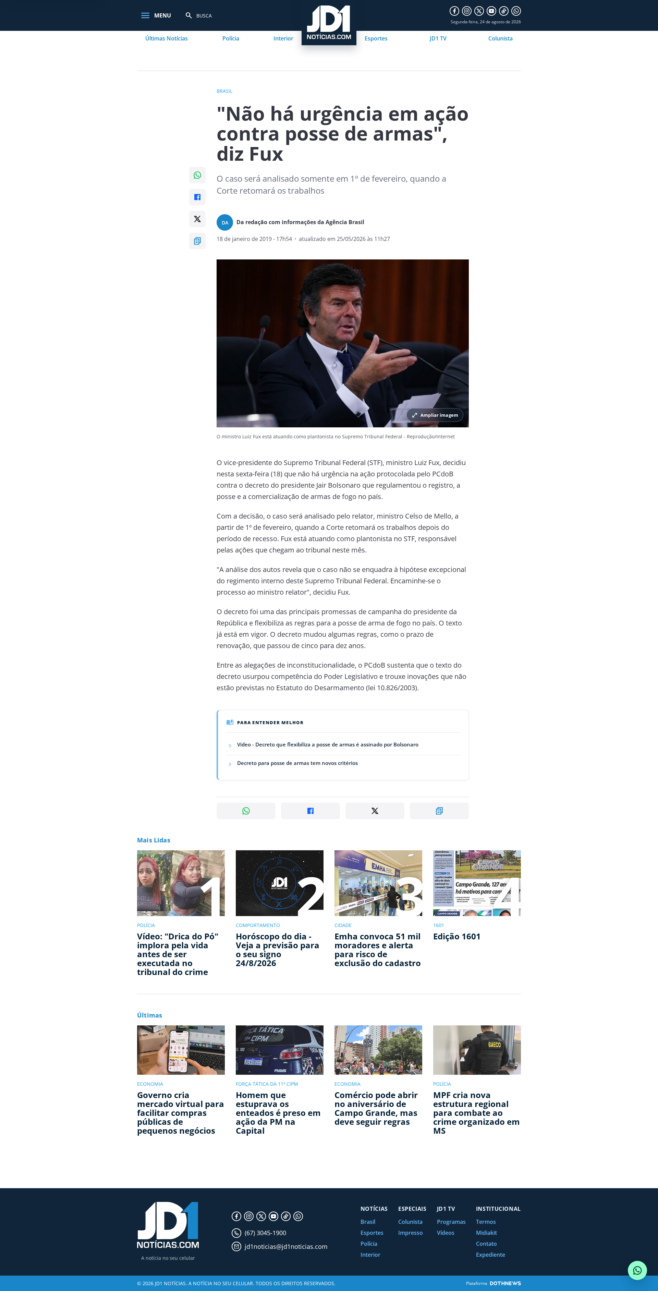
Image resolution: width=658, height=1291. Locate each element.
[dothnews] (505, 1283)
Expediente (490, 1254)
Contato (486, 1243)
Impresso (410, 1233)
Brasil (368, 1222)
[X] (479, 11)
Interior (283, 38)
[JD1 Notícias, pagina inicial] (168, 1225)
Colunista (500, 38)
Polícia (230, 38)
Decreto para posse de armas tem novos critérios (297, 762)
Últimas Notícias (166, 38)
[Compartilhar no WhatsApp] (197, 175)
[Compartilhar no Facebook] (197, 197)
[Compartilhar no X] (197, 219)
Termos (486, 1222)
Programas (451, 1222)
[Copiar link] (197, 241)
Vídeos (445, 1233)
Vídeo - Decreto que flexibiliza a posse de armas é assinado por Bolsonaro (327, 744)
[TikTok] (504, 11)
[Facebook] (454, 11)
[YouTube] (491, 11)
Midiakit (486, 1233)
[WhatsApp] (516, 11)
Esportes (376, 38)
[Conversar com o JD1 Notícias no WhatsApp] (637, 1270)
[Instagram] (467, 11)
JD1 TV (438, 38)
